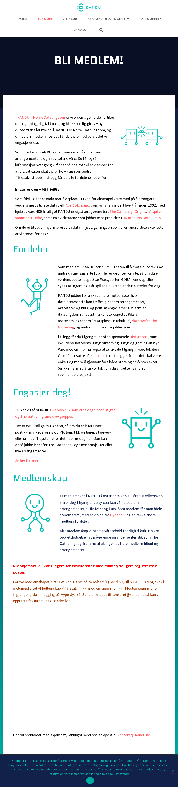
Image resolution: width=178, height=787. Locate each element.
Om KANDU (79, 29)
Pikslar (36, 217)
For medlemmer (149, 18)
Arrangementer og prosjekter (107, 18)
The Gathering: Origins (128, 211)
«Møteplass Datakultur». (143, 217)
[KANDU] (89, 7)
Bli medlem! (45, 18)
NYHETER (22, 18)
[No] (172, 771)
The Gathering (77, 205)
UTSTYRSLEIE (70, 18)
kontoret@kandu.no (134, 734)
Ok (90, 780)
